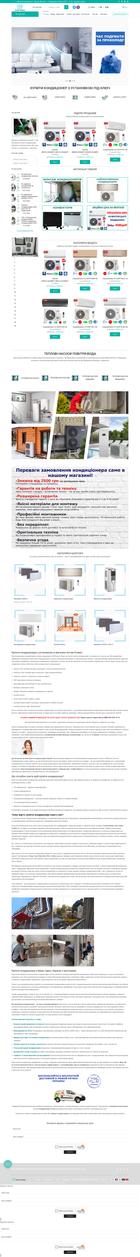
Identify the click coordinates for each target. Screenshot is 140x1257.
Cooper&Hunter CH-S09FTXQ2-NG (55, 150)
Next (14, 335)
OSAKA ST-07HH (115, 150)
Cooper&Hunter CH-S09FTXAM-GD (85, 279)
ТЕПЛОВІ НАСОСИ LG (30, 378)
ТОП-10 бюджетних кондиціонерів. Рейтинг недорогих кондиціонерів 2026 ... (29, 220)
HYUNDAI (55, 284)
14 (15, 307)
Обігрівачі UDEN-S (21, 599)
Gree (116, 826)
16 (15, 315)
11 (15, 296)
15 (15, 311)
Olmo (48, 856)
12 (15, 300)
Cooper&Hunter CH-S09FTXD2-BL (55, 327)
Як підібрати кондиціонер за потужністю (27, 186)
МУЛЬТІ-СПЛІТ (120, 97)
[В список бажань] (65, 123)
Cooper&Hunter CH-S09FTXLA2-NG (115, 327)
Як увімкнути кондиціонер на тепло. (29, 175)
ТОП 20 (104, 1180)
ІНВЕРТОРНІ (60, 97)
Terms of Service (58, 1182)
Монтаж (66, 1180)
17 (15, 318)
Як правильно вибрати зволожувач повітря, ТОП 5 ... (29, 196)
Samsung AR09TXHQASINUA (85, 150)
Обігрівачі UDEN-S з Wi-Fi (23, 602)
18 (15, 322)
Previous (14, 330)
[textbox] (20, 163)
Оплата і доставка (73, 14)
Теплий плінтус (59, 644)
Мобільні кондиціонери (103, 599)
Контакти (103, 14)
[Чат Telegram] (74, 7)
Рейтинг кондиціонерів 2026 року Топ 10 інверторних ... (29, 208)
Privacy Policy (49, 1182)
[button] (65, 80)
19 (15, 326)
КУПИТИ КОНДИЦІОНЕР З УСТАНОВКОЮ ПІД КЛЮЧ (70, 88)
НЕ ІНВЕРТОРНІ (30, 97)
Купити (55, 159)
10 (15, 292)
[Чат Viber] (78, 7)
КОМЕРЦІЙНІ (90, 97)
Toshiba (14, 828)
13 (15, 303)
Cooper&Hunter (54, 152)
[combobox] (25, 163)
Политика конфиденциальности (85, 1180)
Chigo (31, 856)
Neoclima (42, 856)
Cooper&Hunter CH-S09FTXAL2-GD (115, 279)
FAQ (57, 1180)
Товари (52, 14)
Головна (46, 14)
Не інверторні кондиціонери (24, 644)
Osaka (53, 856)
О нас (38, 1180)
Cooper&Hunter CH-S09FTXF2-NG (85, 327)
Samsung (85, 152)
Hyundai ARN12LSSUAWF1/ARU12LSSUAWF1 (55, 280)
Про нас (95, 14)
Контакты (48, 1180)
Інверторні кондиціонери (63, 599)
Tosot (36, 856)
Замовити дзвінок (120, 14)
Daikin (121, 826)
